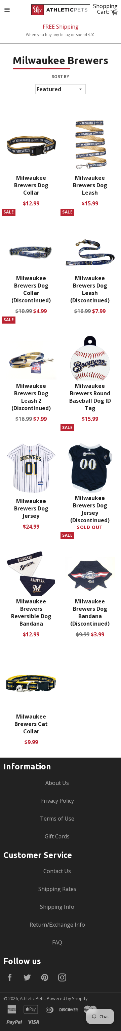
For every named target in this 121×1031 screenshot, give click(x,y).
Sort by (60, 76)
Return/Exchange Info (57, 924)
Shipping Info (57, 906)
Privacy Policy (57, 800)
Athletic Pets (32, 998)
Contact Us (57, 871)
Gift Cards (57, 836)
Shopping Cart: (106, 8)
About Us (57, 783)
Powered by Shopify (67, 998)
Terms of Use (57, 818)
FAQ (57, 942)
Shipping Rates (57, 889)
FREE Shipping (61, 26)
